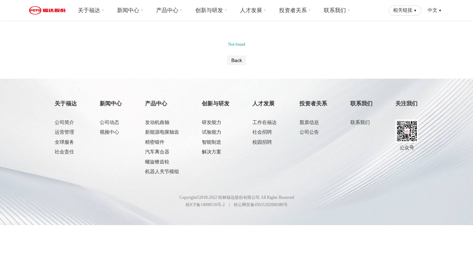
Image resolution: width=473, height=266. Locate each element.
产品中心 (169, 10)
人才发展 (253, 10)
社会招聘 (262, 132)
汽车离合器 (157, 151)
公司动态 (109, 122)
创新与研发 (211, 10)
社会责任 (64, 151)
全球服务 (64, 142)
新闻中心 (130, 10)
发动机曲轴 (157, 122)
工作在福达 (264, 122)
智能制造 (211, 142)
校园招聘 (262, 142)
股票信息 (309, 122)
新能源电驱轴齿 (162, 132)
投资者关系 (295, 10)
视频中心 (109, 132)
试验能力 (211, 132)
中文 (435, 10)
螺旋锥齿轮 (157, 162)
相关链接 (405, 10)
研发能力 (211, 122)
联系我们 (337, 10)
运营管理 (64, 132)
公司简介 (64, 122)
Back (236, 60)
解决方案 (211, 151)
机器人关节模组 (162, 171)
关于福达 (91, 10)
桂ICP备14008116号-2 (205, 204)
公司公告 (309, 132)
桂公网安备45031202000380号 (261, 204)
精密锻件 (154, 142)
